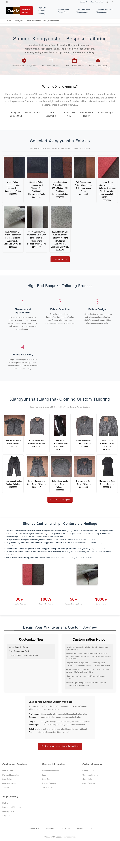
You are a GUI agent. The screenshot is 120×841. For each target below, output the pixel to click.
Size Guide (47, 779)
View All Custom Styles (60, 499)
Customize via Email (21, 651)
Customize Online (21, 647)
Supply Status (88, 770)
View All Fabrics (60, 259)
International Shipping (11, 807)
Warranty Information (50, 770)
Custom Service (9, 783)
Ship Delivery (8, 779)
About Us (80, 828)
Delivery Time (8, 811)
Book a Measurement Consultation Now (60, 746)
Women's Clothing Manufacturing (104, 11)
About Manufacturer (96, 2)
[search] (113, 2)
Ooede (58, 836)
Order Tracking (88, 783)
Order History (87, 779)
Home (9, 20)
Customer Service (26, 11)
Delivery (5, 803)
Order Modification (90, 775)
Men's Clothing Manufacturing (83, 11)
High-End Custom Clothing (42, 10)
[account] (107, 2)
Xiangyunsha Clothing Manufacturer (28, 20)
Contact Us (83, 2)
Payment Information (10, 775)
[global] (7, 2)
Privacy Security (49, 783)
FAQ (44, 775)
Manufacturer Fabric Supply (63, 11)
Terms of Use (47, 787)
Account (5, 787)
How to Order (7, 770)
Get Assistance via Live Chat (27, 655)
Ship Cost (6, 815)
